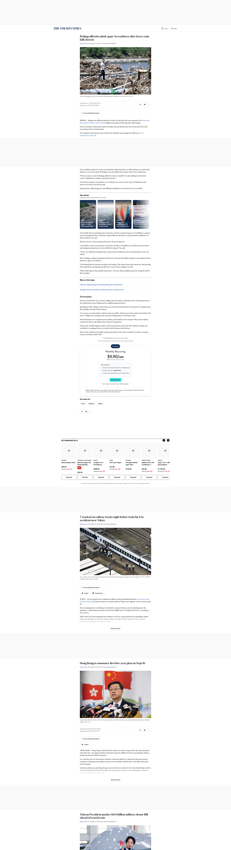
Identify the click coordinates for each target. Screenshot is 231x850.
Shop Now (69, 477)
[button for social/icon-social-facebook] (145, 104)
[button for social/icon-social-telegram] (140, 104)
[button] (165, 28)
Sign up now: (83, 43)
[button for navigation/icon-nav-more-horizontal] (149, 104)
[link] (67, 28)
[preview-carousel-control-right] (148, 214)
